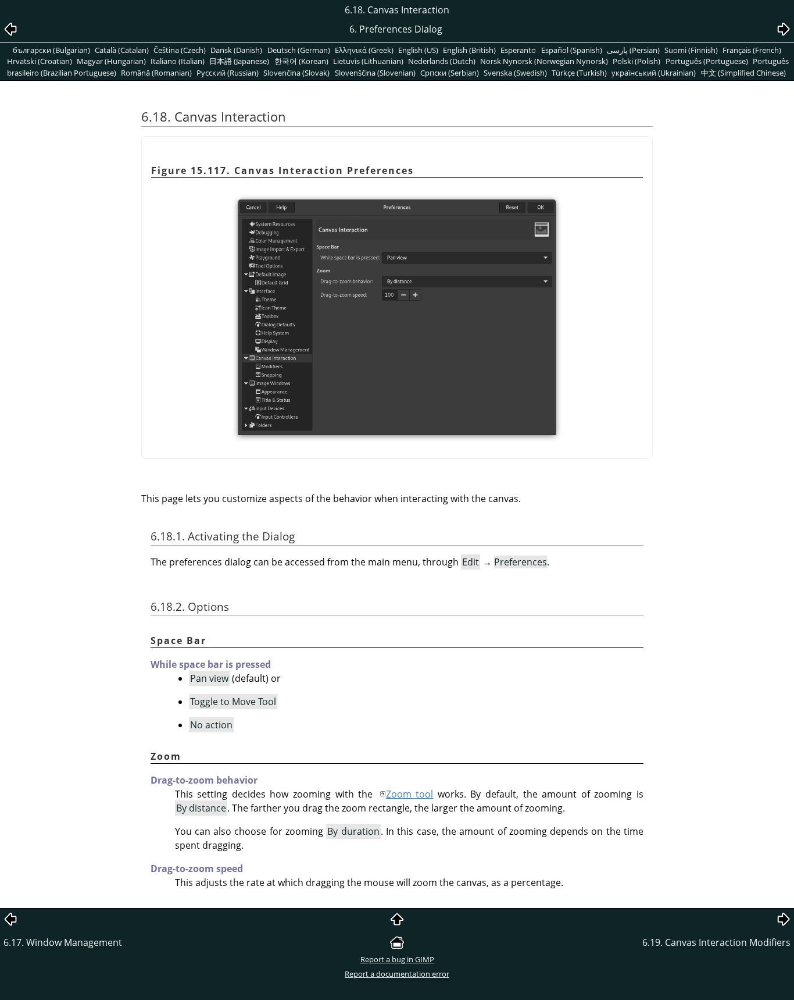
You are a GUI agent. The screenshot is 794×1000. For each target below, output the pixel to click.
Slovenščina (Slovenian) (375, 72)
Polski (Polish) (636, 61)
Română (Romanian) (156, 72)
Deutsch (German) (298, 50)
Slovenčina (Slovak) (296, 72)
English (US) (418, 50)
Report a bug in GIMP (397, 959)
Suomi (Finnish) (691, 50)
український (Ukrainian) (653, 72)
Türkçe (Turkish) (579, 72)
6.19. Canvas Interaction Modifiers (716, 942)
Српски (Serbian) (449, 72)
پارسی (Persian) (633, 50)
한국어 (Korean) (301, 61)
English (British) (469, 50)
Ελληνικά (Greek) (364, 50)
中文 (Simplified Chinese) (743, 72)
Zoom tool (410, 794)
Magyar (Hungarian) (111, 61)
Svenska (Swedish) (515, 72)
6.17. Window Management (62, 942)
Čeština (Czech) (179, 50)
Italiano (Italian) (178, 61)
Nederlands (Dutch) (441, 61)
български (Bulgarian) (51, 50)
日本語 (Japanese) (239, 61)
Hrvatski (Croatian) (39, 61)
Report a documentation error (397, 974)
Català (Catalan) (122, 50)
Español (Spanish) (571, 50)
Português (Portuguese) (707, 61)
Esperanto (518, 50)
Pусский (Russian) (227, 72)
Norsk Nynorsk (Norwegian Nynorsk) (544, 61)
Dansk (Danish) (236, 50)
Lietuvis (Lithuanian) (368, 61)
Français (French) (752, 50)
